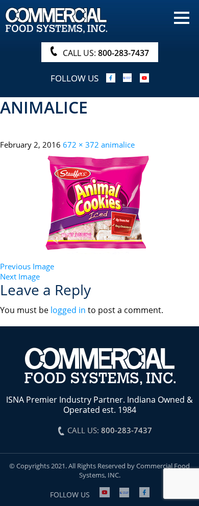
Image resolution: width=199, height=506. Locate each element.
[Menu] (181, 16)
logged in (68, 310)
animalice (118, 144)
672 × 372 (81, 144)
